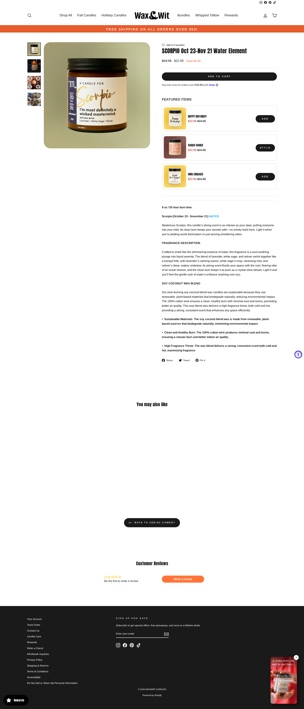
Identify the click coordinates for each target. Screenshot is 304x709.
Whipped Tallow (207, 15)
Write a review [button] (183, 579)
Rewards (231, 15)
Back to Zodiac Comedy (154, 522)
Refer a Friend (35, 648)
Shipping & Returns (38, 665)
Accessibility (33, 677)
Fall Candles (86, 15)
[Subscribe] (166, 634)
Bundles (184, 15)
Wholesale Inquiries (38, 654)
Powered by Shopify (152, 695)
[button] (173, 45)
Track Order (33, 625)
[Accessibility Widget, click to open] (298, 355)
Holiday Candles (114, 15)
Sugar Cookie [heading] (195, 145)
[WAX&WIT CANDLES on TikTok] (139, 645)
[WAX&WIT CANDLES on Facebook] (125, 645)
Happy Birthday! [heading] (197, 116)
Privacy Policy (34, 660)
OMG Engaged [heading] (195, 174)
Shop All (65, 15)
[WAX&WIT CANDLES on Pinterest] (132, 645)
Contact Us (33, 630)
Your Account (34, 619)
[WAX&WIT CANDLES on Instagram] (118, 645)
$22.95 (192, 121)
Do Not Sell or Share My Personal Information (52, 683)
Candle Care (34, 636)
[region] (219, 147)
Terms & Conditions (37, 671)
